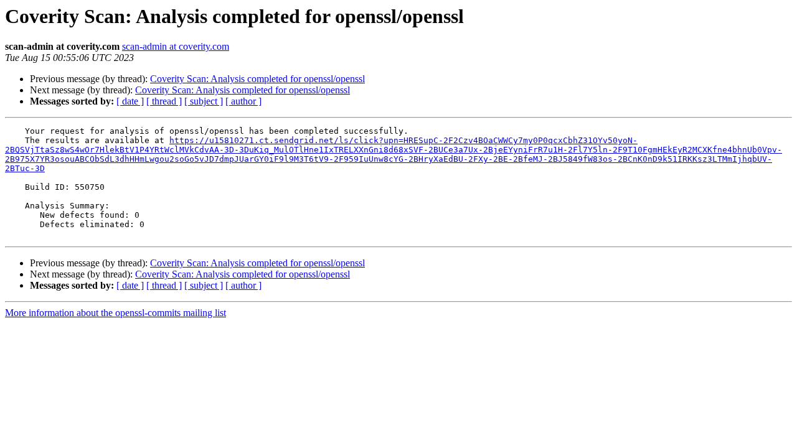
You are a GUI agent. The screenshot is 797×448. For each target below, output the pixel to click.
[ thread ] (164, 101)
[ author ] (243, 101)
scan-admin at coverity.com (175, 46)
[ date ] (130, 101)
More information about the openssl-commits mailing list (115, 312)
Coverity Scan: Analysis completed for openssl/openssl (257, 78)
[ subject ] (203, 101)
